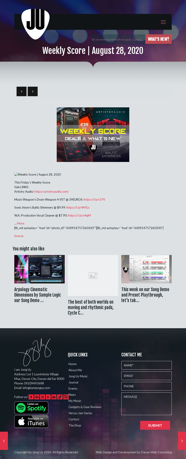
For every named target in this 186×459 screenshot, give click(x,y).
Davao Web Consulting (156, 452)
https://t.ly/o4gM (79, 215)
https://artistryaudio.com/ (51, 191)
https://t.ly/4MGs (77, 207)
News (72, 394)
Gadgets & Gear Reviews (85, 407)
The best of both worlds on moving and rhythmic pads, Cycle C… (105, 39)
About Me (75, 370)
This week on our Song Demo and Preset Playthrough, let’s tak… (145, 295)
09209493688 (34, 383)
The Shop (75, 425)
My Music (75, 401)
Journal (73, 382)
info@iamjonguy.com (36, 388)
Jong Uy (37, 452)
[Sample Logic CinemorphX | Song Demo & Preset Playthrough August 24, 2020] (4, 441)
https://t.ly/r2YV (94, 199)
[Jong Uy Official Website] (36, 28)
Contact (74, 419)
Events (73, 388)
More (20, 223)
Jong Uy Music (78, 376)
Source (18, 236)
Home (72, 364)
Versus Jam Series (80, 413)
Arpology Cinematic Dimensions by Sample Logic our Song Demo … (37, 295)
